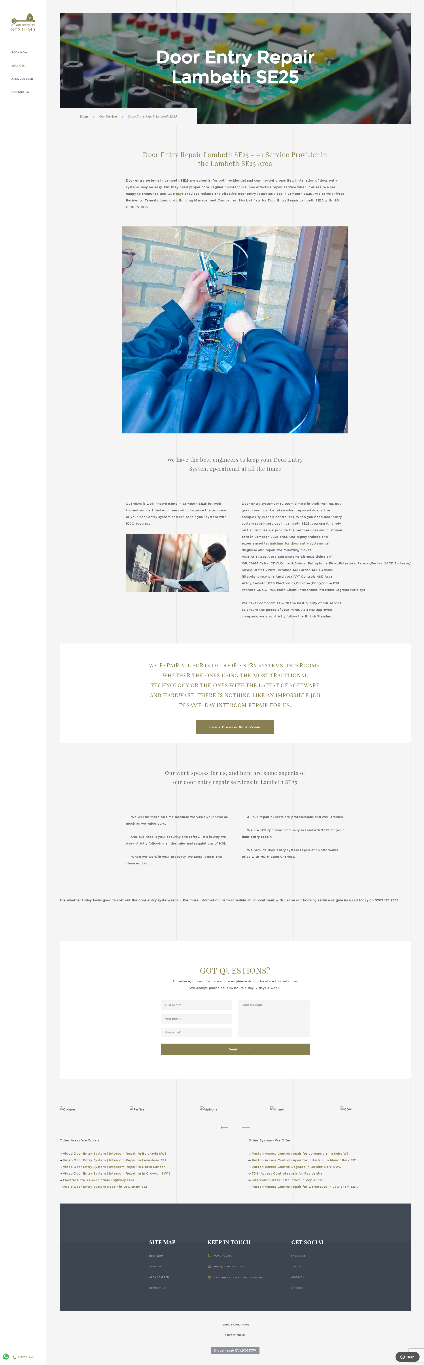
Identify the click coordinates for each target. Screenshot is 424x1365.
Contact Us (20, 92)
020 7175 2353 (223, 1256)
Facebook (298, 1256)
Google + (298, 1277)
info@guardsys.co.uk (229, 1266)
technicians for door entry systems (294, 543)
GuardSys (176, 194)
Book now (19, 52)
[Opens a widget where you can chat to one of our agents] (407, 1357)
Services (18, 65)
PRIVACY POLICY (235, 1335)
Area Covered (22, 79)
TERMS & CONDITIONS (235, 1324)
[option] (95, 1109)
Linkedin (297, 1288)
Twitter (296, 1266)
